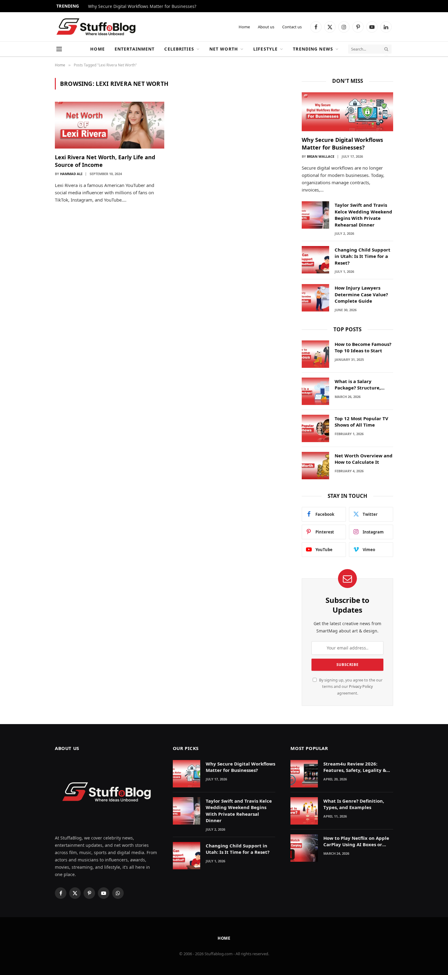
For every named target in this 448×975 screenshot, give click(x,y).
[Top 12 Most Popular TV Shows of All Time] (315, 428)
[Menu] (59, 49)
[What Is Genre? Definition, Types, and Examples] (304, 811)
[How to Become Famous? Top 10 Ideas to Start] (315, 354)
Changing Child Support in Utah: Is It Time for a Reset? (362, 256)
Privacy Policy (361, 686)
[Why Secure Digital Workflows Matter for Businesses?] (347, 112)
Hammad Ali (71, 173)
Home (244, 27)
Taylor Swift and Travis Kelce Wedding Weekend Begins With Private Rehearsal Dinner (363, 214)
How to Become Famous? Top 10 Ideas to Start (363, 347)
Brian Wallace (320, 156)
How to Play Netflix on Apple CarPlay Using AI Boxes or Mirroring (356, 841)
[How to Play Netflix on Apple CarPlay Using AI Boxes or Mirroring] (304, 848)
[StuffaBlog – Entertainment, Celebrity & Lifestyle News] (96, 27)
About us (266, 27)
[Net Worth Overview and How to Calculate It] (315, 465)
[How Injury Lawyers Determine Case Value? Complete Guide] (315, 298)
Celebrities (179, 49)
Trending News (313, 49)
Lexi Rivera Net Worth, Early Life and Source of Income (105, 160)
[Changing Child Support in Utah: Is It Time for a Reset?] (315, 259)
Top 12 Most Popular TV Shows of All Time (361, 421)
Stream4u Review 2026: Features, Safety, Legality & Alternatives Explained (354, 767)
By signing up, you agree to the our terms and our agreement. (350, 687)
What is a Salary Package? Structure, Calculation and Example (363, 384)
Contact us (292, 27)
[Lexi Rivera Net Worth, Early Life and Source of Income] (109, 125)
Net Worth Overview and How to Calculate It (364, 458)
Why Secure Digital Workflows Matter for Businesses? (142, 6)
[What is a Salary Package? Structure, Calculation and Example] (315, 391)
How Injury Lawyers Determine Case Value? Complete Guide (361, 294)
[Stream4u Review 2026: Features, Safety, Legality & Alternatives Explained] (304, 773)
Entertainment (135, 49)
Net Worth (223, 49)
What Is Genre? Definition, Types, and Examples (353, 804)
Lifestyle (265, 49)
